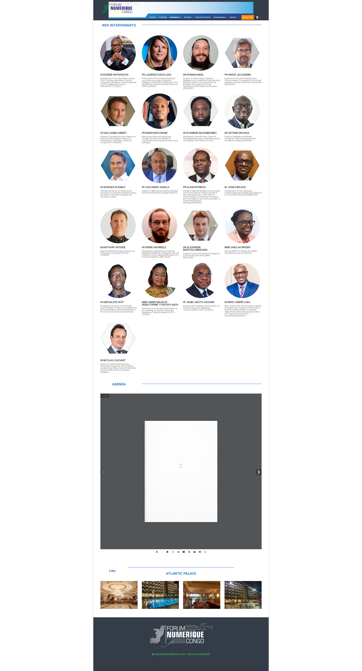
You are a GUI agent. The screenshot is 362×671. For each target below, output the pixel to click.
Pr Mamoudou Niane (155, 132)
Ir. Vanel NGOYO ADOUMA (199, 302)
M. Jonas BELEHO (235, 187)
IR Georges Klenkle (112, 187)
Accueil (153, 17)
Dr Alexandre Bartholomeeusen (195, 248)
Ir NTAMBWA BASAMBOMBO (200, 132)
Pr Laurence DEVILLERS (156, 74)
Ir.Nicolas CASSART (113, 360)
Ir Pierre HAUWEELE (154, 247)
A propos (163, 17)
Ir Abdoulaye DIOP (112, 302)
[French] (258, 17)
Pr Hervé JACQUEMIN (238, 74)
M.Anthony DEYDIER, (113, 247)
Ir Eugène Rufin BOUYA (114, 74)
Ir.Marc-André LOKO (237, 302)
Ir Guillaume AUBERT (113, 132)
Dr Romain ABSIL (193, 74)
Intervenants (219, 17)
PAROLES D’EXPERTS (203, 17)
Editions (187, 17)
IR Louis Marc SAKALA (155, 187)
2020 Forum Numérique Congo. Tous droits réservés (182, 654)
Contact (232, 17)
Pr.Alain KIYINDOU (194, 187)
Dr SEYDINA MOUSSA (237, 132)
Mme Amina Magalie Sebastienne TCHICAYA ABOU (160, 303)
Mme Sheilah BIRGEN (237, 247)
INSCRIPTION (248, 17)
